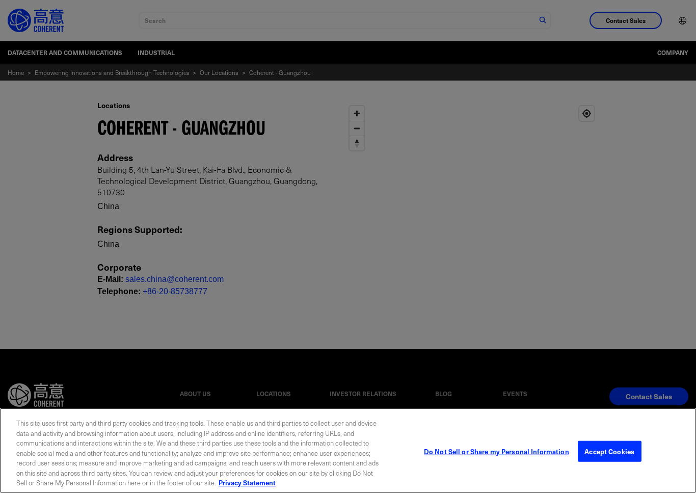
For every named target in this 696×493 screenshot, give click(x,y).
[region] (348, 450)
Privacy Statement (247, 482)
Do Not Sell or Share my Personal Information (496, 451)
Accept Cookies (609, 451)
